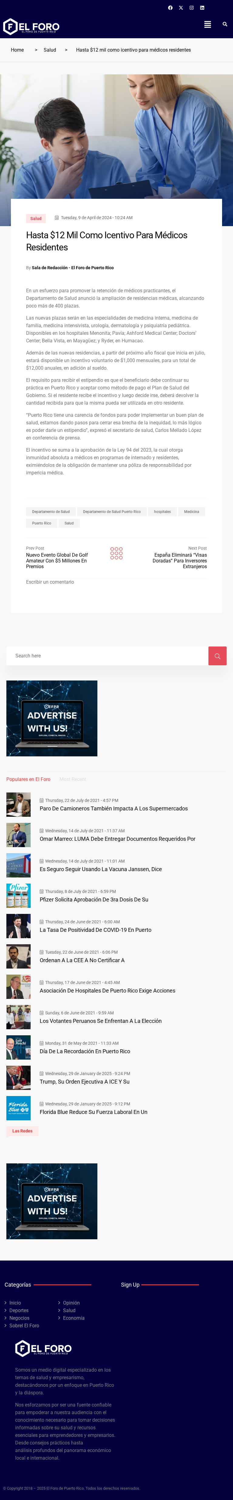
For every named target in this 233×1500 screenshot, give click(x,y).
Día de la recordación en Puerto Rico (85, 1051)
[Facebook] (170, 7)
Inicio (15, 1303)
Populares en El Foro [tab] (28, 779)
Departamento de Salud (51, 512)
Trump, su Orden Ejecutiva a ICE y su (85, 1081)
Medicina (191, 512)
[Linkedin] (202, 7)
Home (17, 50)
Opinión (71, 1303)
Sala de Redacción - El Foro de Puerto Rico (73, 267)
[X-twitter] (181, 7)
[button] (207, 24)
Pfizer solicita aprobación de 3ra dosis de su (94, 899)
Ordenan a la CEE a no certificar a (82, 960)
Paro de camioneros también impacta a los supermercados (114, 808)
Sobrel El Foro (24, 1326)
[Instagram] (191, 7)
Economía (74, 1318)
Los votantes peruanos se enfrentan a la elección (101, 1021)
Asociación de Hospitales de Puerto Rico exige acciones (107, 990)
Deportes (19, 1310)
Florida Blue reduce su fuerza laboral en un (93, 1112)
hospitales (162, 512)
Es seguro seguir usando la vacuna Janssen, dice (101, 869)
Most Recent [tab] (72, 779)
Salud (50, 50)
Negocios (19, 1318)
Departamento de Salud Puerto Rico (112, 512)
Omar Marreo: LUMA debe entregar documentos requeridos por (117, 839)
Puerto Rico (41, 523)
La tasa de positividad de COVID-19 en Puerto (95, 930)
